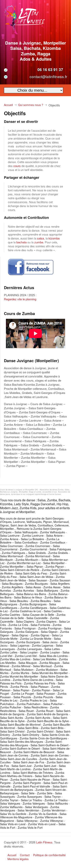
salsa (40, 238)
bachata (21, 242)
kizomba (54, 238)
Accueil (8, 105)
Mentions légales (18, 859)
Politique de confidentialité (49, 855)
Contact (25, 855)
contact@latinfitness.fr (48, 76)
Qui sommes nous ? (30, 105)
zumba (38, 242)
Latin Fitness (44, 842)
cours (17, 166)
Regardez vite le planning (20, 299)
